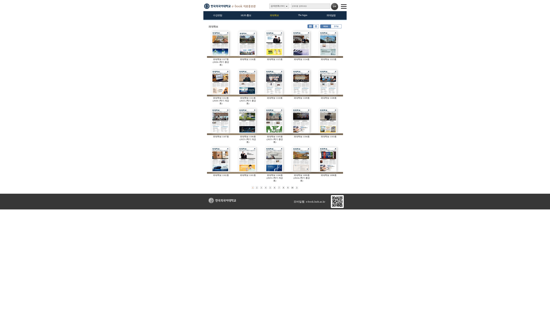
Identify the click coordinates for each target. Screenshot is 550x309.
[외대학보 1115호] (274, 43)
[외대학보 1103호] (328, 121)
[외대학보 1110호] (274, 82)
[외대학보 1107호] (220, 121)
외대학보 (274, 15)
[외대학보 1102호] (220, 159)
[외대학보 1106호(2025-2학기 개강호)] (247, 121)
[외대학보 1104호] (301, 121)
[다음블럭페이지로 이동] (297, 188)
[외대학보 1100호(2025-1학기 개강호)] (274, 159)
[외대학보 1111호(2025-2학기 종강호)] (247, 82)
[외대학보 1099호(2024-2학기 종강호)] (301, 159)
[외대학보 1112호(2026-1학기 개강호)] (220, 82)
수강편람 (217, 15)
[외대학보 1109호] (301, 82)
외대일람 (331, 15)
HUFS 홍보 (246, 15)
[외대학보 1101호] (247, 159)
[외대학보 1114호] (301, 43)
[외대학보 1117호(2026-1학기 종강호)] (220, 43)
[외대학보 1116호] (247, 43)
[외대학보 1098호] (328, 159)
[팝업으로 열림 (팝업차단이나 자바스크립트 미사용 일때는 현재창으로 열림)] (337, 207)
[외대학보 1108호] (328, 82)
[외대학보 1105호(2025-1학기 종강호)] (274, 121)
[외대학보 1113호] (328, 43)
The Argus (302, 15)
